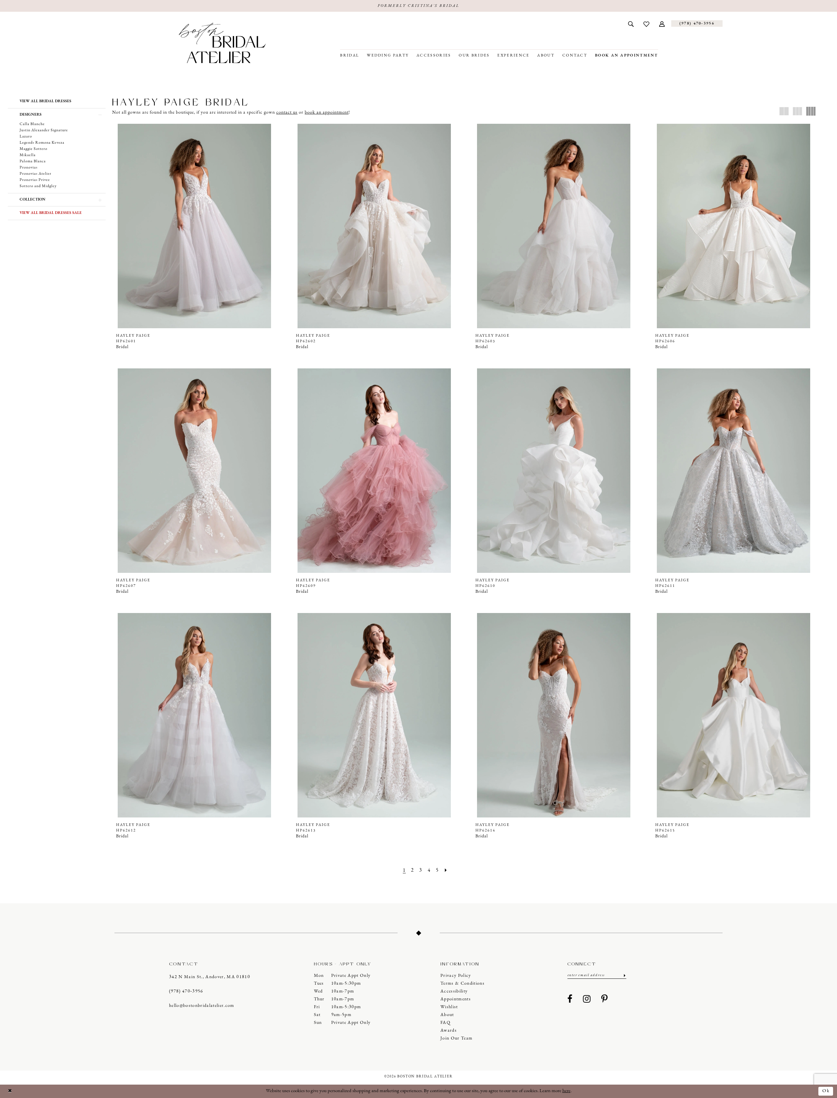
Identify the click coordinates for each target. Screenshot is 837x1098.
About (447, 1014)
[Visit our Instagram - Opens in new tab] (587, 999)
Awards (448, 1030)
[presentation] (194, 226)
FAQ (445, 1022)
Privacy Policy (455, 975)
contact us (287, 112)
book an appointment (327, 112)
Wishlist (449, 1007)
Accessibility (454, 991)
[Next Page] (446, 870)
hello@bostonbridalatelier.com (201, 1005)
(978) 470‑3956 (186, 991)
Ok (826, 1091)
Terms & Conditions (462, 983)
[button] (662, 23)
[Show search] (631, 23)
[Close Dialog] (10, 1091)
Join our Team (456, 1038)
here (566, 1091)
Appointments (455, 999)
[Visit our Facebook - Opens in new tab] (569, 999)
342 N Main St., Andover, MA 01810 (209, 977)
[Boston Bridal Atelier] (222, 43)
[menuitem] (631, 23)
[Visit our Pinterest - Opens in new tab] (604, 999)
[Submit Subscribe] (624, 975)
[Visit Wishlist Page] (646, 23)
